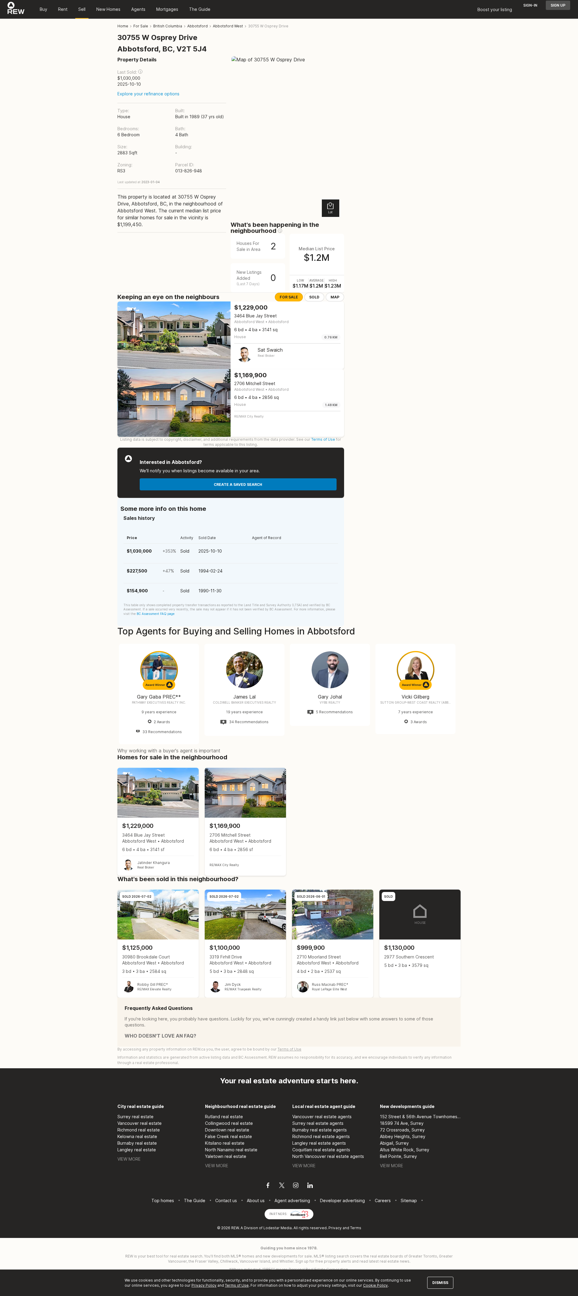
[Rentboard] (300, 1213)
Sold (314, 297)
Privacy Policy (203, 1285)
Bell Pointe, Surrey (398, 1156)
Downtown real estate (227, 1129)
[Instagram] (296, 1186)
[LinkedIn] (310, 1186)
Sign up (558, 5)
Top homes (162, 1200)
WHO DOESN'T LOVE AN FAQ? (160, 1036)
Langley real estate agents (319, 1143)
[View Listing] (158, 822)
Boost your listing (494, 9)
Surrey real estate (135, 1116)
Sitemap (409, 1200)
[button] (140, 71)
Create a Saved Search (238, 484)
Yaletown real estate (225, 1156)
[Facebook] (268, 1186)
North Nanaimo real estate (231, 1149)
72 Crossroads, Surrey (402, 1129)
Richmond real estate (138, 1129)
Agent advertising (292, 1200)
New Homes (108, 9)
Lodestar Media (277, 1228)
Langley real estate (136, 1149)
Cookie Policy (375, 1285)
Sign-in (530, 5)
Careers (383, 1200)
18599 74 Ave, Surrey (402, 1123)
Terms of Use (323, 439)
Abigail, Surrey (394, 1143)
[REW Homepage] (16, 9)
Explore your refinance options (148, 93)
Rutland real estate (224, 1116)
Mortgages (167, 9)
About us (256, 1200)
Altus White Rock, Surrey (404, 1149)
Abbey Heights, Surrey (402, 1136)
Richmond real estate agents (321, 1136)
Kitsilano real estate (224, 1143)
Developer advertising (342, 1200)
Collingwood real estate (229, 1123)
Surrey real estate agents (317, 1123)
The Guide (199, 9)
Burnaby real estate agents (319, 1129)
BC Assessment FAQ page (156, 614)
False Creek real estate (228, 1136)
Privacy (335, 1228)
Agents (138, 9)
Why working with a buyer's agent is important (168, 751)
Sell (81, 9)
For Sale (289, 297)
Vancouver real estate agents (322, 1116)
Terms (355, 1228)
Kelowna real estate (137, 1136)
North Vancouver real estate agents (328, 1156)
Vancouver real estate (139, 1123)
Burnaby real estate (137, 1143)
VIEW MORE (129, 1159)
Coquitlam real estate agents (321, 1149)
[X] (281, 1186)
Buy (43, 9)
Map (335, 297)
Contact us (226, 1200)
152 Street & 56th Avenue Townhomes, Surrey (420, 1116)
